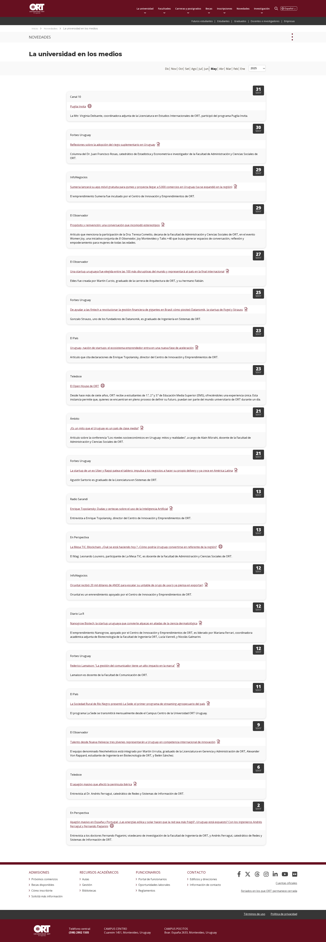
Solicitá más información (46, 896)
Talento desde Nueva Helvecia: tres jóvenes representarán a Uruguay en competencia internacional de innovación (142, 742)
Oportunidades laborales (154, 885)
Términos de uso (254, 914)
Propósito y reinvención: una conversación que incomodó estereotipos (115, 225)
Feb (235, 68)
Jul (200, 68)
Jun (206, 68)
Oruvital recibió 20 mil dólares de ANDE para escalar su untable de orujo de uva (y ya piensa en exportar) (136, 585)
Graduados (240, 21)
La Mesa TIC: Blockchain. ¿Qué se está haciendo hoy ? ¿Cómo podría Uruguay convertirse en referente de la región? (143, 547)
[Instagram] (266, 874)
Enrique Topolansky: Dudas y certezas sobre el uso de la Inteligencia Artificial (119, 509)
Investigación (262, 8)
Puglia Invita (78, 106)
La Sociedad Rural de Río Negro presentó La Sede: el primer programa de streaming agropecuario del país (137, 704)
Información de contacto (205, 885)
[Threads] (257, 874)
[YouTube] (285, 874)
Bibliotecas (89, 890)
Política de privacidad (284, 914)
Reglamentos (146, 890)
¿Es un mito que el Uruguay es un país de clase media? (104, 428)
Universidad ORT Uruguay (37, 8)
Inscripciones (224, 8)
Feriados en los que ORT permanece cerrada (269, 891)
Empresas (289, 21)
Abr (221, 68)
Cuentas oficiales (286, 883)
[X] (248, 874)
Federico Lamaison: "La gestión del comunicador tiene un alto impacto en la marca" (122, 665)
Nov (173, 68)
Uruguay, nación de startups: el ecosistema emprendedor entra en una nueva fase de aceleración (132, 348)
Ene (242, 68)
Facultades (164, 8)
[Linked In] (275, 874)
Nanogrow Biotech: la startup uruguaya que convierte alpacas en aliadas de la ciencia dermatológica (133, 623)
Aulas (85, 879)
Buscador (276, 8)
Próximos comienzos (44, 879)
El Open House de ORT (84, 386)
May (214, 69)
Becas (209, 8)
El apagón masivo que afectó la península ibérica (101, 784)
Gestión (87, 885)
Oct (181, 68)
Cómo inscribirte (41, 890)
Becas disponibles (42, 885)
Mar (228, 68)
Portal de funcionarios (152, 879)
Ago (193, 68)
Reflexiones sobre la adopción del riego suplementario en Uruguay (112, 145)
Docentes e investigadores (265, 21)
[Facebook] (239, 874)
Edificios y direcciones (203, 879)
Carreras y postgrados (188, 8)
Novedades (243, 8)
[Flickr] (294, 874)
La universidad (145, 8)
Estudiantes (223, 21)
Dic (167, 68)
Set (187, 68)
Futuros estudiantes (202, 21)
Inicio (35, 28)
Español (289, 8)
